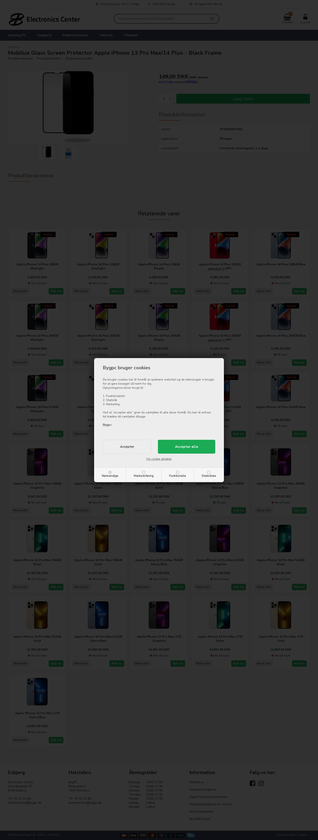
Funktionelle (177, 476)
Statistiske (209, 476)
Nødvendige (110, 476)
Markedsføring (144, 476)
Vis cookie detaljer (159, 459)
